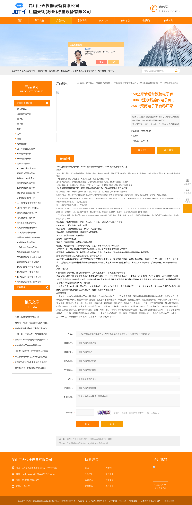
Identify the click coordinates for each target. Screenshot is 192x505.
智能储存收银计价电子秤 (28, 252)
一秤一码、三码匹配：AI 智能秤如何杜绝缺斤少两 (32, 334)
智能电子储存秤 (24, 103)
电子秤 (20, 124)
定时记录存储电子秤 (26, 183)
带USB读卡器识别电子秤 (28, 193)
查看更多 (21, 287)
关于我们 (39, 20)
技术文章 (103, 20)
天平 (19, 134)
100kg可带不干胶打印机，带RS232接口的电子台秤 (89, 439)
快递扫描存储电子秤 (26, 188)
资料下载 (125, 20)
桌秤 (19, 139)
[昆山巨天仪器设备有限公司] (63, 3)
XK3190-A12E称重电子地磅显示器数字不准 (32, 362)
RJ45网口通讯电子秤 (26, 168)
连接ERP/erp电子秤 (25, 178)
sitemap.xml (169, 501)
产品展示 (90, 83)
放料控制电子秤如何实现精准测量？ (31, 368)
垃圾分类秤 (22, 144)
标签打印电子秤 (24, 114)
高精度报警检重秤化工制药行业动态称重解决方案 (32, 328)
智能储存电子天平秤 (26, 218)
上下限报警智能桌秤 (26, 149)
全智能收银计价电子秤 (27, 213)
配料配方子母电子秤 (26, 173)
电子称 (20, 119)
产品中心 (60, 20)
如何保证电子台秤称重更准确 (28, 345)
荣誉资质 (109, 474)
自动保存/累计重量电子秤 (28, 272)
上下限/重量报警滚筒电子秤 (29, 203)
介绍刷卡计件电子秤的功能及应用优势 (32, 351)
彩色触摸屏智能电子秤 (27, 227)
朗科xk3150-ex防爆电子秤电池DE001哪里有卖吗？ (32, 340)
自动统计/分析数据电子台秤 (29, 277)
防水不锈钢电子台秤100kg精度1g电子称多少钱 (87, 443)
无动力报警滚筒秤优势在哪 (27, 317)
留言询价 (168, 150)
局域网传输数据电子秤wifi (28, 237)
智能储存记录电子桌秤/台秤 (29, 282)
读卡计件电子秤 (24, 158)
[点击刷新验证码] (104, 412)
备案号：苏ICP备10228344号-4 (92, 501)
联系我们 (146, 20)
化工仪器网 (155, 501)
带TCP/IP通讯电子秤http (28, 208)
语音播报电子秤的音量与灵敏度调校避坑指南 (32, 356)
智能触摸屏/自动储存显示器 (29, 257)
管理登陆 (133, 501)
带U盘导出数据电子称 (26, 223)
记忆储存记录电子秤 (26, 198)
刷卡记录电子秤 (24, 154)
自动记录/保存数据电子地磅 (29, 267)
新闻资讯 (82, 20)
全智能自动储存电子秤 (27, 247)
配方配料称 (22, 109)
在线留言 (168, 20)
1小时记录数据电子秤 (26, 232)
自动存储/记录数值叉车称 (28, 262)
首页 (20, 20)
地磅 (19, 129)
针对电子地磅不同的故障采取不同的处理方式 (32, 323)
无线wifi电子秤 (23, 163)
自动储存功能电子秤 (26, 242)
